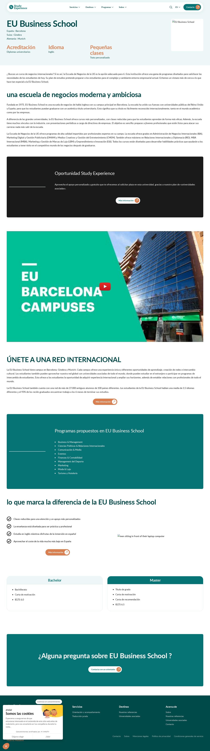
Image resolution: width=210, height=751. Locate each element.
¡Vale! (48, 736)
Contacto (170, 724)
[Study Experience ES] (18, 7)
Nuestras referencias (128, 712)
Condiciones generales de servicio (188, 736)
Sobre (168, 712)
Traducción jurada (80, 716)
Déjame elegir (18, 736)
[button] (6, 746)
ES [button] (176, 7)
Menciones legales (141, 736)
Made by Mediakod (15, 740)
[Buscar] (171, 7)
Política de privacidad (161, 736)
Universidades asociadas (129, 716)
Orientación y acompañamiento (86, 712)
